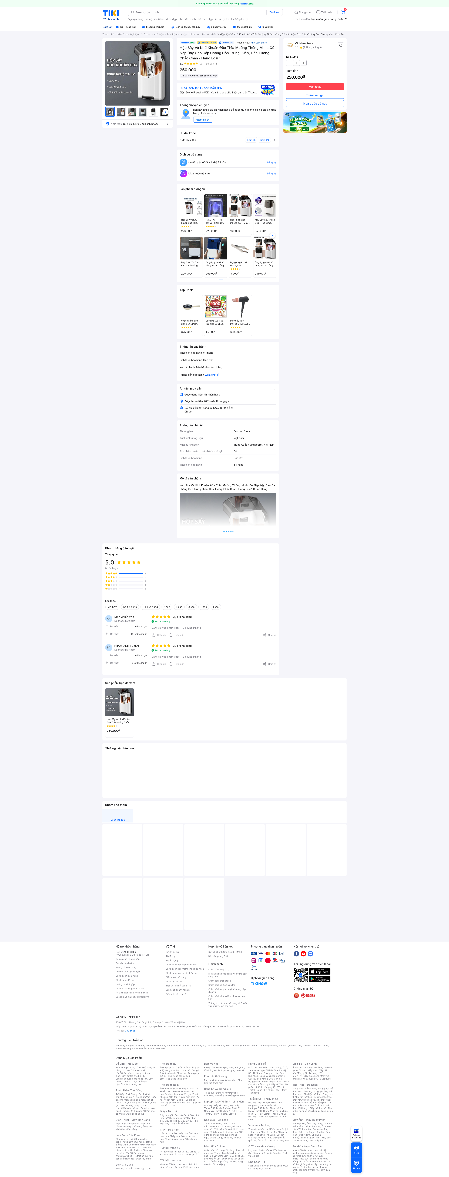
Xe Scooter (275, 1153)
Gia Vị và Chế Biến (219, 1156)
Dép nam (175, 1136)
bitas (325, 1045)
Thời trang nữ (168, 1063)
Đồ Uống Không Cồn (222, 1161)
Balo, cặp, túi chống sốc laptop (224, 1069)
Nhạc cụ (228, 1137)
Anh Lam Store (259, 42)
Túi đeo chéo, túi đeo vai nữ (174, 1151)
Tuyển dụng (172, 960)
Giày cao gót (166, 1115)
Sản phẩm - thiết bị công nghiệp (268, 1085)
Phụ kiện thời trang (215, 1076)
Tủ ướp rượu (325, 1078)
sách (193, 19)
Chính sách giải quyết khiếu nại (181, 973)
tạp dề (213, 19)
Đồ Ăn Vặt (215, 1158)
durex (186, 1045)
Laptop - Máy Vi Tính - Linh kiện (224, 1101)
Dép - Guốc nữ (182, 1115)
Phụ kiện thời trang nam (223, 1081)
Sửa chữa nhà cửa (219, 1126)
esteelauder (137, 1045)
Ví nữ (192, 1151)
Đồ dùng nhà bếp (124, 1168)
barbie (161, 1045)
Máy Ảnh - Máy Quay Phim (309, 1119)
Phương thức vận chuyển (128, 971)
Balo (206, 1067)
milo (210, 1045)
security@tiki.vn (141, 997)
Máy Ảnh (319, 1140)
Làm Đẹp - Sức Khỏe (128, 1135)
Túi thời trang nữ (170, 1147)
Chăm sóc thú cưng (214, 1150)
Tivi (300, 1076)
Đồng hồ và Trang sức (217, 1088)
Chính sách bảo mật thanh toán (181, 964)
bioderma (196, 1045)
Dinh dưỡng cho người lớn (134, 1078)
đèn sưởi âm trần (307, 1170)
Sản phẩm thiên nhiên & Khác (133, 1149)
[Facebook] (296, 953)
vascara (120, 1045)
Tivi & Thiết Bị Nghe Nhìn (266, 1088)
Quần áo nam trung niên (178, 1102)
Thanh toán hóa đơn (258, 1129)
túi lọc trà (224, 19)
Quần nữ (181, 1067)
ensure (177, 1045)
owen (169, 1045)
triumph (236, 1045)
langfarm (131, 1048)
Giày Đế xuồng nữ (180, 1123)
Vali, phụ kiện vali (235, 1070)
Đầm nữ (171, 1067)
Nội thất (219, 1129)
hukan (140, 1048)
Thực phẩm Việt (142, 1097)
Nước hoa (127, 1156)
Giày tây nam (181, 1133)
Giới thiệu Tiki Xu (174, 981)
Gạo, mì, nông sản (132, 1102)
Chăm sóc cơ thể (130, 1144)
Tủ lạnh (302, 1070)
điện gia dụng (135, 19)
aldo (228, 1045)
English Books (266, 1168)
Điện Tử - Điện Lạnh (305, 1063)
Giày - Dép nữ (168, 1111)
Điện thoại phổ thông (131, 1126)
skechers (219, 1045)
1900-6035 (130, 952)
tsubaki (161, 1048)
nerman (264, 1045)
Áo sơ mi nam (180, 1091)
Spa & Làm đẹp (269, 1132)
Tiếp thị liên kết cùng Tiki (178, 985)
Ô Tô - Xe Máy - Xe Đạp (262, 1146)
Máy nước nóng (311, 1076)
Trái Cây (120, 1094)
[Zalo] (310, 953)
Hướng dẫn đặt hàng (126, 967)
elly (204, 1045)
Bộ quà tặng (219, 1164)
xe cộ (149, 19)
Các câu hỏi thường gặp (128, 959)
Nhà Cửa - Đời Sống (216, 1119)
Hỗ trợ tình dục (141, 1156)
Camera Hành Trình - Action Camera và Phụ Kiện (312, 1129)
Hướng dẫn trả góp (125, 984)
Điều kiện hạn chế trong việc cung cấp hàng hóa (227, 975)
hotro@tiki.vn (142, 992)
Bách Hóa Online (214, 1146)
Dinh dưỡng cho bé (131, 1076)
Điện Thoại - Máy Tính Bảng (133, 1119)
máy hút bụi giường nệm (311, 1163)
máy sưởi (297, 1150)
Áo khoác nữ (183, 1070)
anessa (282, 1045)
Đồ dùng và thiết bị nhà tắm (225, 1132)
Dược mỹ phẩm (143, 1158)
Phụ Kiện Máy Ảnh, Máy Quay (307, 1123)
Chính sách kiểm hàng (127, 976)
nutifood (245, 1045)
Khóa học (275, 1129)
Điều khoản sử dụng (176, 977)
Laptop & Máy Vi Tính (272, 1084)
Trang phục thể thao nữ (304, 1088)
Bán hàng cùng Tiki (218, 956)
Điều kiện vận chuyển (176, 994)
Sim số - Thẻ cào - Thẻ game (274, 1140)
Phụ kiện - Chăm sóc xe (260, 1150)
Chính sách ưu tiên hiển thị (221, 985)
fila (154, 1048)
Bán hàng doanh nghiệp (178, 990)
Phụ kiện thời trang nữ (215, 1080)
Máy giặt (302, 1073)
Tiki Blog (170, 956)
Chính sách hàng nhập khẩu (130, 988)
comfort (317, 1045)
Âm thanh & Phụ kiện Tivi (305, 1067)
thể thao (202, 19)
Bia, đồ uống (127, 1105)
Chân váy (181, 1073)
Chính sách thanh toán (219, 980)
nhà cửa (183, 19)
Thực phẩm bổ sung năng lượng (313, 1109)
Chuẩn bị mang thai (132, 1084)
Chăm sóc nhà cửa (134, 1113)
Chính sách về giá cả (218, 969)
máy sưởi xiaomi (315, 1161)
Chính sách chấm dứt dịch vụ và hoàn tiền (227, 997)
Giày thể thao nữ (318, 1108)
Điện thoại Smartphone (127, 1123)
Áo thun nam (166, 1088)
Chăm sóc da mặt (125, 1139)
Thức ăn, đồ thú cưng (131, 1111)
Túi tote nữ (178, 1154)
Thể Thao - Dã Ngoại (305, 1084)
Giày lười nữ (186, 1120)
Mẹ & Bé (267, 1078)
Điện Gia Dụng (124, 1164)
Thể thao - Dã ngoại (263, 1073)
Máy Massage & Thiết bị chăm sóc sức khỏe (136, 1146)
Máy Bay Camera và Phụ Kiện (312, 1139)
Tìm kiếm (274, 12)
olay (300, 1045)
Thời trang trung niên (176, 1078)
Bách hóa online (263, 1081)
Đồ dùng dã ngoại (313, 1091)
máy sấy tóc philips (314, 1153)
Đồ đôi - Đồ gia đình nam (182, 1097)
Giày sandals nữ (177, 1118)
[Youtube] (303, 953)
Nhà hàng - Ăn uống (265, 1135)
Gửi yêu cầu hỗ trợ (125, 963)
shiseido (120, 1048)
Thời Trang (275, 1067)
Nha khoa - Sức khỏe (267, 1137)
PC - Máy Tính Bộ (218, 1113)
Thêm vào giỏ (315, 95)
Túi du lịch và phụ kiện (221, 1067)
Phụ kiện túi (191, 1154)
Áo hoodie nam (174, 1094)
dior (128, 1045)
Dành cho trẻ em (130, 1108)
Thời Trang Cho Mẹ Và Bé (129, 1067)
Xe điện (278, 1150)
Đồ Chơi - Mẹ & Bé (127, 1063)
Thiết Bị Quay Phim (310, 1137)
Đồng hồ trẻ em (237, 1095)
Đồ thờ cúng (216, 1137)
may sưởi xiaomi (308, 1158)
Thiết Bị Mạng (222, 1111)
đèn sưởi (307, 1150)
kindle (255, 1045)
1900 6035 (129, 1030)
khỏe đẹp (171, 19)
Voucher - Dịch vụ (259, 1125)
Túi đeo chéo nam (178, 1164)
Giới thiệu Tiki (172, 952)
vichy (148, 1048)
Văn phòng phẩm (274, 1165)
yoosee (292, 1045)
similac (307, 1045)
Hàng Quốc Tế (257, 1063)
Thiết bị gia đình (143, 1168)
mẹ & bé (159, 19)
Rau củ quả (126, 1097)
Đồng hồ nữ (221, 1092)
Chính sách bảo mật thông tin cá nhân (185, 969)
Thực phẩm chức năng (132, 1142)
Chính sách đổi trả (125, 980)
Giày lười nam (166, 1133)
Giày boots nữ (172, 1120)
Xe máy (258, 1153)
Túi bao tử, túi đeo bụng (187, 1167)
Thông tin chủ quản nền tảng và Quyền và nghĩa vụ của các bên (227, 1004)
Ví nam (163, 1164)
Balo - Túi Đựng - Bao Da (311, 1132)
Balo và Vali (211, 1063)
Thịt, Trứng (131, 1094)
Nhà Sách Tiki (257, 1161)
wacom (273, 1045)
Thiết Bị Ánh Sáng (312, 1126)
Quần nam (179, 1088)
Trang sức (209, 1092)
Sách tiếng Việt (255, 1165)
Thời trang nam (169, 1084)
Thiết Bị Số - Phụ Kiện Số (263, 1098)
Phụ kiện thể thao (312, 1094)
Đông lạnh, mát (137, 1099)
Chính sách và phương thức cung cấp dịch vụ (227, 990)
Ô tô (265, 1153)
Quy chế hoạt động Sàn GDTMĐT (225, 952)
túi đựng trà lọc (239, 19)
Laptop (232, 1113)
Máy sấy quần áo (308, 1078)
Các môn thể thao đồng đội (312, 1102)
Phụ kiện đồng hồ (218, 1095)
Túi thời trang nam (171, 1160)
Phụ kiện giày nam (175, 1139)
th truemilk (151, 1045)
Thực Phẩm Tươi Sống (129, 1090)
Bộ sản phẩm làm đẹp (134, 1157)
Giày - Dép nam (169, 1129)
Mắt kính (231, 1080)
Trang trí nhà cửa (212, 1123)
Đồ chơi (147, 1067)
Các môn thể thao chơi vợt (312, 1104)
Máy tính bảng (129, 1129)
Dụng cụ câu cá (307, 1099)
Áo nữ (163, 1067)
